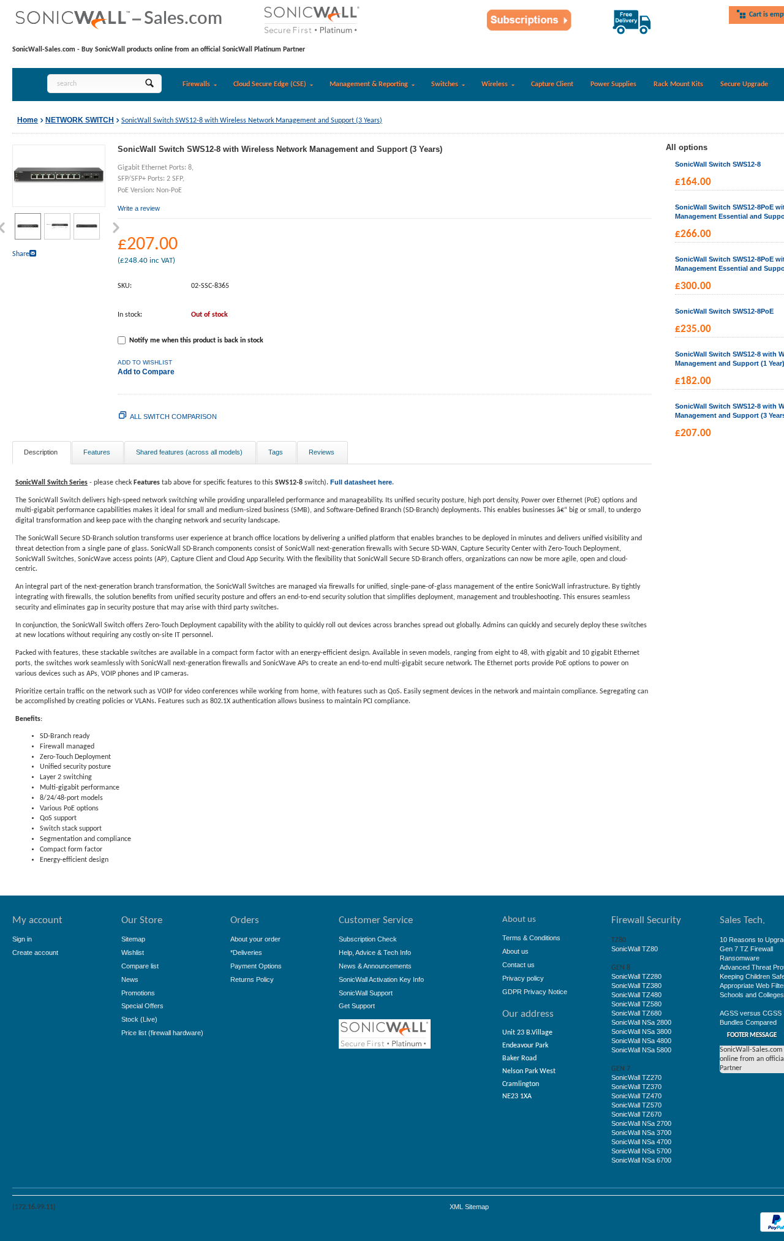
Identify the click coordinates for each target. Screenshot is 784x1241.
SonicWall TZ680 (636, 1013)
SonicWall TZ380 (636, 985)
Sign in (22, 939)
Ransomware (740, 958)
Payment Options (256, 966)
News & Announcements (375, 966)
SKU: (125, 286)
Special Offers (142, 1005)
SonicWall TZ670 (636, 1114)
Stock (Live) (139, 1019)
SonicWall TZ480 (636, 994)
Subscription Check (368, 939)
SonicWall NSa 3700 (641, 1132)
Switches (444, 84)
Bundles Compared (748, 1022)
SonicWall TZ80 (634, 948)
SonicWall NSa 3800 (641, 1031)
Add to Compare (146, 372)
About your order (255, 939)
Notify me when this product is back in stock (196, 340)
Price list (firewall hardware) (162, 1032)
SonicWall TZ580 (636, 1004)
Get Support (357, 1005)
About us (515, 951)
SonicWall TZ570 (636, 1105)
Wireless (494, 84)
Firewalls (196, 84)
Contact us (518, 964)
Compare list (140, 966)
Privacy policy (523, 978)
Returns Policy (252, 979)
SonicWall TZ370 (636, 1086)
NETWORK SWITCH (79, 120)
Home (27, 120)
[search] (149, 83)
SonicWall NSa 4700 (641, 1141)
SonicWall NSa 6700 (641, 1160)
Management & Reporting (369, 84)
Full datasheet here (361, 482)
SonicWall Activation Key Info (381, 979)
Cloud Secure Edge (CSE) (269, 84)
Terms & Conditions (531, 937)
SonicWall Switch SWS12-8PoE (724, 311)
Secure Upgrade (744, 84)
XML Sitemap (469, 1206)
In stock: (130, 315)
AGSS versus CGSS (751, 1013)
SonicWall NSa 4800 (641, 1040)
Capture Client (552, 84)
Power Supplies (613, 84)
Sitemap (133, 939)
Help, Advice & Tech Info (375, 952)
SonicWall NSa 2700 (641, 1123)
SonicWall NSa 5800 (641, 1050)
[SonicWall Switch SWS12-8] (59, 175)
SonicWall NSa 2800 (641, 1022)
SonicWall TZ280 (636, 976)
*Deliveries (246, 952)
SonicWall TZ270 (636, 1077)
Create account (35, 952)
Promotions (138, 993)
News (129, 979)
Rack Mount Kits (678, 84)
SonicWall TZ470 (636, 1096)
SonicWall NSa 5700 (641, 1151)
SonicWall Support (366, 993)
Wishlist (132, 952)
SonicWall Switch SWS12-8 (718, 164)
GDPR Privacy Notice (534, 991)
